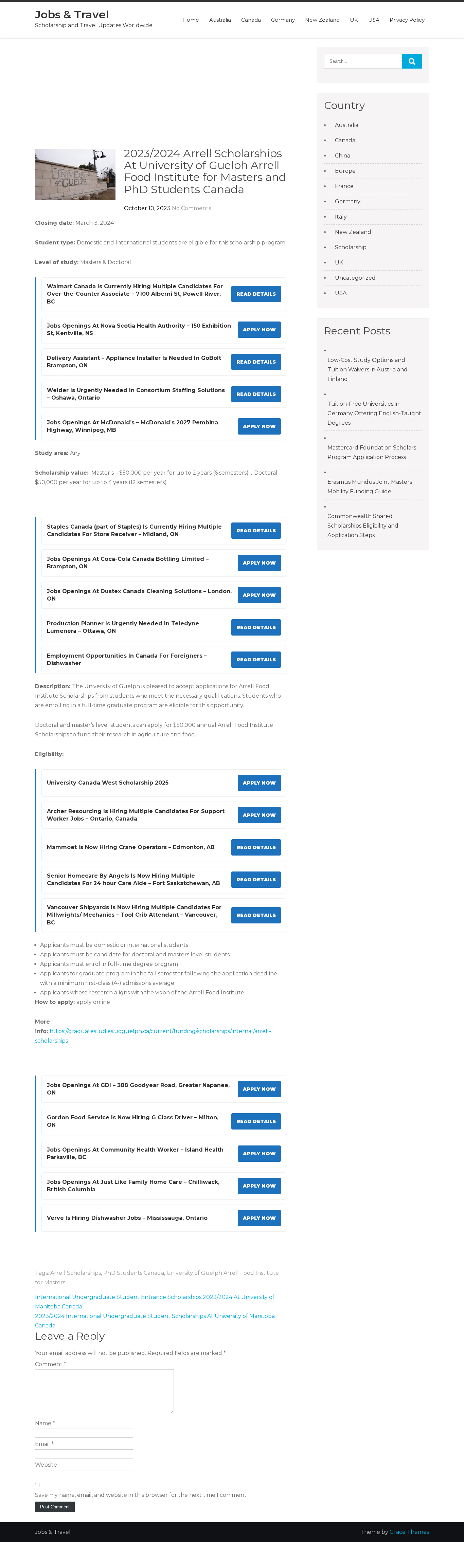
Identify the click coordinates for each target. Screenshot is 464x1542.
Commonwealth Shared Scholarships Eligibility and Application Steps (362, 525)
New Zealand (322, 20)
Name (45, 1423)
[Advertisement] (160, 97)
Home (190, 20)
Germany (283, 20)
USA (373, 20)
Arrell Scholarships (75, 1273)
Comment (50, 1364)
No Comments (191, 208)
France (344, 186)
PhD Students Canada (133, 1273)
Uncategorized (355, 278)
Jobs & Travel (72, 14)
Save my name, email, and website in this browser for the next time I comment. (141, 1495)
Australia (220, 20)
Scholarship (351, 247)
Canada (251, 20)
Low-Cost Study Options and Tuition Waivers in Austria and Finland (367, 369)
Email (44, 1444)
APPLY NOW (259, 330)
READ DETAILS (256, 294)
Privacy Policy (407, 20)
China (342, 155)
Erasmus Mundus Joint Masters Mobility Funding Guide (369, 487)
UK (354, 20)
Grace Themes (409, 1532)
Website (46, 1465)
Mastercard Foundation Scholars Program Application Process (371, 452)
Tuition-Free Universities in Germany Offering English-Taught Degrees (374, 413)
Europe (345, 171)
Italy (341, 217)
